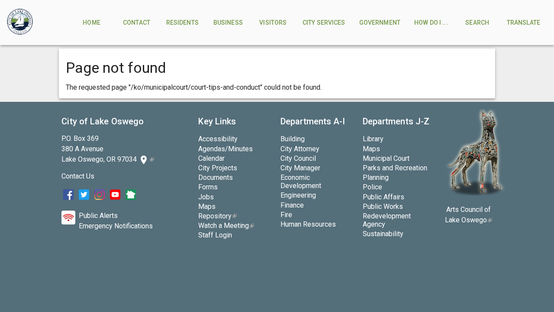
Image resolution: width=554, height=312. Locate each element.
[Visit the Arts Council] (475, 193)
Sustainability (383, 234)
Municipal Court (386, 158)
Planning (376, 177)
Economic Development (300, 181)
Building (292, 139)
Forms (208, 187)
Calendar (211, 158)
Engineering (298, 195)
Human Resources (308, 224)
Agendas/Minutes (225, 149)
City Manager (300, 168)
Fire (286, 215)
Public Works (383, 206)
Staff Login (215, 235)
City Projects (217, 168)
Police (372, 187)
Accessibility (218, 139)
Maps (207, 206)
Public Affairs (383, 197)
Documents (215, 177)
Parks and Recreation (395, 168)
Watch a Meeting (226, 225)
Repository (217, 216)
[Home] (19, 22)
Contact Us (77, 176)
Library (373, 139)
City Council (298, 158)
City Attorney (299, 149)
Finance (292, 205)
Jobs (206, 197)
